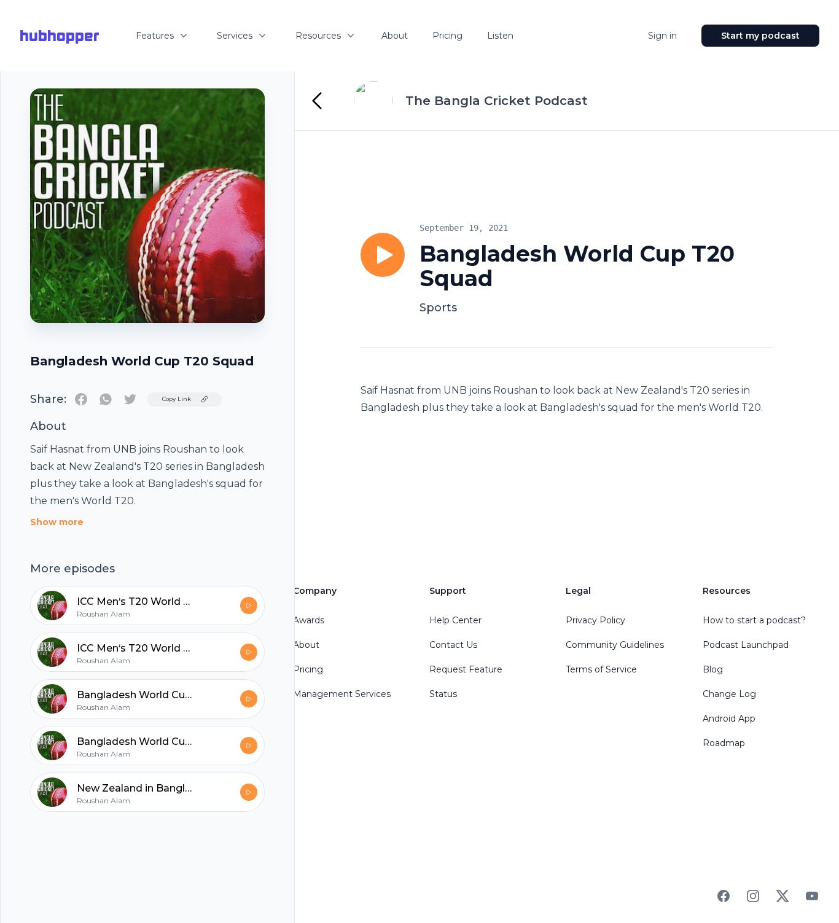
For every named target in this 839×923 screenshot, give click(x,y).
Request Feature (465, 669)
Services (234, 35)
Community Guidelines (615, 644)
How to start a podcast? (754, 620)
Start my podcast (760, 35)
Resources (318, 35)
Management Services (342, 693)
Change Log (729, 693)
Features (155, 35)
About (394, 35)
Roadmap (724, 743)
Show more (57, 522)
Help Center (455, 620)
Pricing (447, 35)
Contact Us (453, 644)
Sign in (662, 35)
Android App (729, 718)
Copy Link (176, 398)
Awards (308, 620)
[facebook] (81, 399)
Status (443, 693)
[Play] (383, 255)
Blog (713, 669)
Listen (500, 35)
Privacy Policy (595, 620)
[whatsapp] (105, 399)
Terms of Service (601, 669)
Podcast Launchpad (746, 644)
